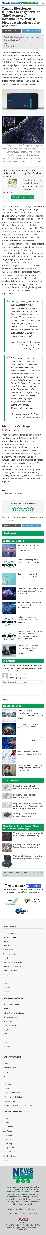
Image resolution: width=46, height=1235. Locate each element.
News (5, 941)
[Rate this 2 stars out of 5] (19, 509)
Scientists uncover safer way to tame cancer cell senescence (30, 739)
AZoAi (5, 1160)
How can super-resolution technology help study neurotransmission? (28, 548)
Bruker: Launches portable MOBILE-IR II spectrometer (28, 561)
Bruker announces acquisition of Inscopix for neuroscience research (30, 619)
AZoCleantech (9, 1127)
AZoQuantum (8, 1147)
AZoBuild (7, 1152)
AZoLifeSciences (10, 1156)
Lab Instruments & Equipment (15, 1013)
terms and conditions (20, 1192)
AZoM (5, 1118)
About (5, 1063)
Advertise (7, 1084)
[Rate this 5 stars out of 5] (31, 509)
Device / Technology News (32, 517)
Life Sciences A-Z (10, 1017)
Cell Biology (15, 517)
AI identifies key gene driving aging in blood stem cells (29, 725)
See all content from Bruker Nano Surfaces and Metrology (22, 874)
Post (5, 699)
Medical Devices (10, 971)
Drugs (5, 975)
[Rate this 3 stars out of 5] (23, 509)
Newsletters (8, 1076)
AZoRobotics (8, 1135)
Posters (6, 983)
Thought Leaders (10, 954)
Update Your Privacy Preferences (22, 1209)
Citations (8, 533)
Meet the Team (9, 1068)
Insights (6, 958)
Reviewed (10, 46)
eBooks (6, 979)
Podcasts (7, 987)
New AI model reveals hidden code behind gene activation (29, 752)
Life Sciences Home (11, 1004)
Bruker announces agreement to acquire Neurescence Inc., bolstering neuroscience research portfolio (30, 635)
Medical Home (9, 933)
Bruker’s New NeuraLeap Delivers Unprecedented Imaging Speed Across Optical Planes (29, 649)
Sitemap (6, 1080)
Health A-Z (7, 945)
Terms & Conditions (11, 1093)
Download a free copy (23, 197)
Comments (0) (7, 520)
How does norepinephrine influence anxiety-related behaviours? (28, 576)
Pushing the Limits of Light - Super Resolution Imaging (27, 845)
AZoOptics (7, 1131)
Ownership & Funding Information (17, 1105)
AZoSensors (8, 1139)
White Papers (8, 950)
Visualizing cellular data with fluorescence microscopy (28, 834)
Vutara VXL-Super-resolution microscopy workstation (28, 857)
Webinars (7, 1034)
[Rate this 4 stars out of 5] (27, 509)
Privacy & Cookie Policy (12, 1097)
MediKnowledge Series (12, 962)
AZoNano (7, 1122)
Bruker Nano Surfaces (12, 493)
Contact (6, 1088)
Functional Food (9, 937)
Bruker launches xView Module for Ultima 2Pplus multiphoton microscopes (30, 591)
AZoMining (7, 1143)
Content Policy (9, 1101)
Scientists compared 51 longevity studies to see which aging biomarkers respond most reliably (30, 714)
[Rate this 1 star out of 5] (14, 509)
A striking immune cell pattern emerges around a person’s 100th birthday (29, 767)
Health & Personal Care (12, 966)
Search (6, 1072)
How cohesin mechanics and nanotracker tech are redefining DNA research (30, 605)
